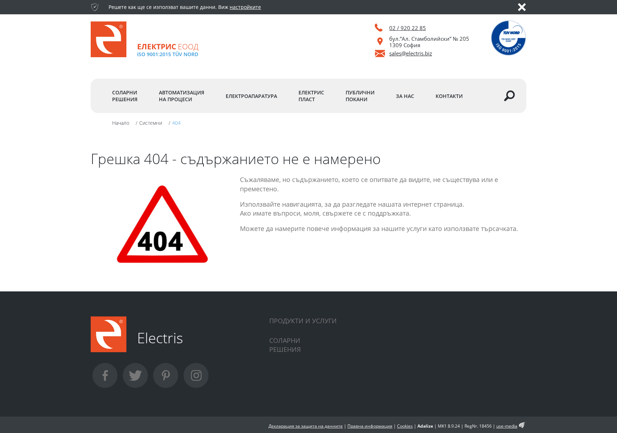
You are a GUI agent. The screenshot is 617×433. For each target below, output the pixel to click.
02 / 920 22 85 (407, 27)
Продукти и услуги (303, 320)
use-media (506, 426)
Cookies (405, 426)
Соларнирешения (285, 345)
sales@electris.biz (410, 53)
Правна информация (369, 426)
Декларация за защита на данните (306, 426)
